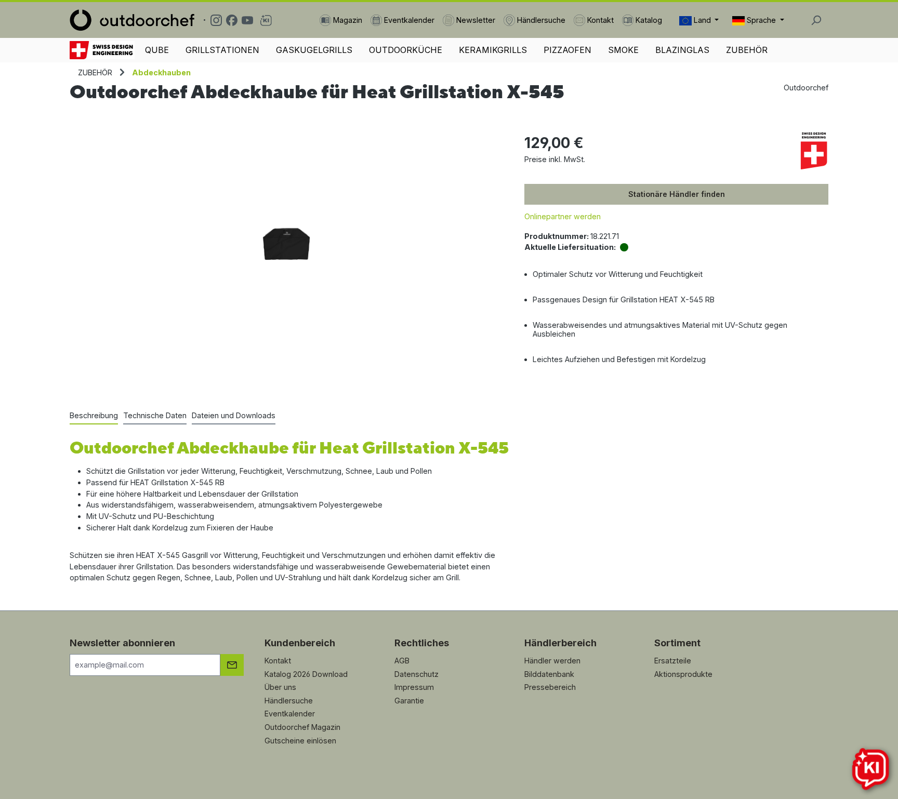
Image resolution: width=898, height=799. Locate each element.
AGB (402, 660)
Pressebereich (550, 687)
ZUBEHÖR (747, 50)
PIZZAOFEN (567, 50)
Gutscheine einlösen (300, 740)
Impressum (414, 687)
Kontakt (278, 660)
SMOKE (623, 50)
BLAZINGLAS (682, 50)
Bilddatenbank (549, 674)
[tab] (94, 416)
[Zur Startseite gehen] (132, 20)
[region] (286, 243)
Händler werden (552, 660)
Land (702, 20)
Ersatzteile (672, 660)
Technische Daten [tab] (155, 415)
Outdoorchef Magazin (302, 727)
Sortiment (677, 642)
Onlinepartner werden (562, 216)
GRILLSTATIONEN (222, 50)
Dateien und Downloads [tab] (233, 415)
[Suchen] (815, 20)
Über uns (280, 687)
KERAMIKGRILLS (493, 50)
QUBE (157, 50)
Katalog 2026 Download (306, 674)
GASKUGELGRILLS (314, 50)
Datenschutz (416, 674)
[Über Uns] (102, 50)
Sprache (761, 20)
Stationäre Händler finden (676, 194)
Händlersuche (289, 700)
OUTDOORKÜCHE (405, 50)
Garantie (409, 700)
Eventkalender (290, 713)
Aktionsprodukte (683, 674)
